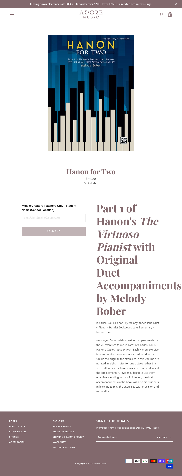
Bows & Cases (18, 432)
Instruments (17, 426)
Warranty (59, 442)
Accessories (17, 442)
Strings (14, 437)
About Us (58, 421)
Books (13, 421)
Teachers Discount (65, 447)
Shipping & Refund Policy (68, 437)
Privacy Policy (62, 426)
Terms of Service (63, 432)
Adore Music (100, 463)
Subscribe (162, 437)
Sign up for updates (112, 421)
